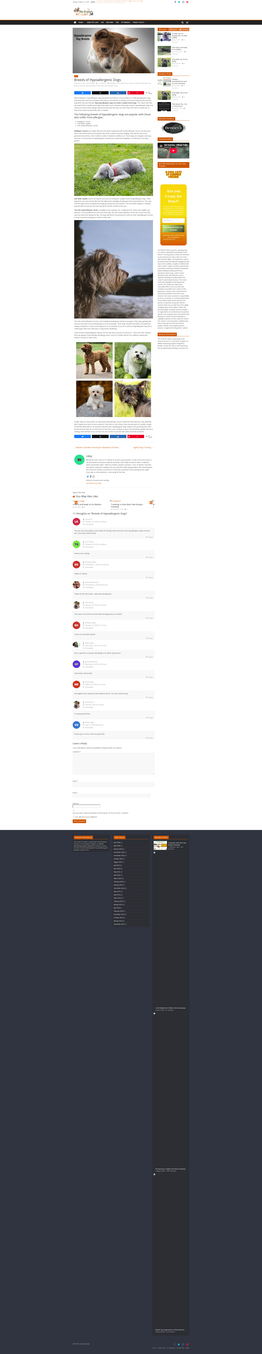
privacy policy (122, 685)
